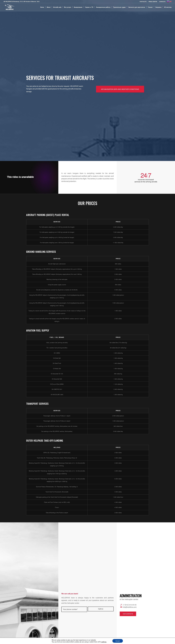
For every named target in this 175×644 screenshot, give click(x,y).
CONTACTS (162, 1)
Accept (117, 641)
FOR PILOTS (143, 1)
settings (103, 642)
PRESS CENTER (153, 1)
